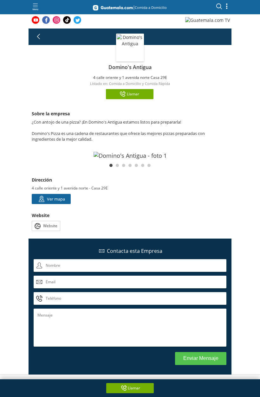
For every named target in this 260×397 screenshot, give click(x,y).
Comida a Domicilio (125, 83)
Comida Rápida (157, 83)
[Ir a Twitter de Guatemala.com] (77, 20)
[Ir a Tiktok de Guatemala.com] (67, 20)
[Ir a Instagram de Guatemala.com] (56, 20)
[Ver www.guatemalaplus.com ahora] (208, 19)
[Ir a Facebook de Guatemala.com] (46, 20)
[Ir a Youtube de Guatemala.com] (35, 20)
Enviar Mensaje (200, 358)
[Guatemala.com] (113, 9)
